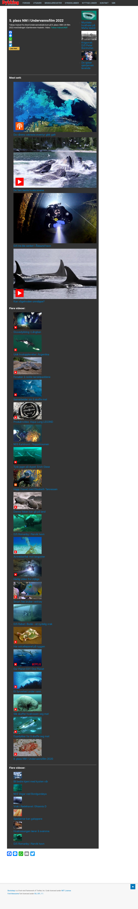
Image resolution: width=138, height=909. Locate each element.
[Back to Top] (132, 886)
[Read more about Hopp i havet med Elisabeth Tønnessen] (54, 478)
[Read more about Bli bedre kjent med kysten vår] (54, 775)
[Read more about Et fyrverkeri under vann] (54, 680)
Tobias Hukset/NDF (59, 27)
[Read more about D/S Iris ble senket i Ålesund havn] (54, 218)
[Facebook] (41, 32)
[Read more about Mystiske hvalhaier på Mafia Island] (88, 15)
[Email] (41, 42)
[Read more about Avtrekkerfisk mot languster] (54, 545)
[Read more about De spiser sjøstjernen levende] (88, 55)
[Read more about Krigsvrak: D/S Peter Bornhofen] (88, 35)
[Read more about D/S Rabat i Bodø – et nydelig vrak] (54, 612)
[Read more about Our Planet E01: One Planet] (54, 657)
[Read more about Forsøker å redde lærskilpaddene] (54, 365)
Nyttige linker (89, 3)
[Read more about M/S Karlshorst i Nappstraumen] (54, 433)
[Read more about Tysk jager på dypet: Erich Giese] (54, 455)
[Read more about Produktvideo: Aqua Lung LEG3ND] (54, 410)
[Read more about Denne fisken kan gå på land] (54, 500)
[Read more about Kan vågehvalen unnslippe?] (54, 274)
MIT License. (66, 891)
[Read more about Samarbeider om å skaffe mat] (54, 388)
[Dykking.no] (10, 2)
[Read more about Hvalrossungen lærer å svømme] (54, 825)
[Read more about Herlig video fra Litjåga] (54, 568)
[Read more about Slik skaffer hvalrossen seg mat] (54, 702)
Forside (26, 3)
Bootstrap (11, 891)
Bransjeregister (53, 3)
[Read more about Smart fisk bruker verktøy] (54, 590)
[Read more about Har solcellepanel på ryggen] (54, 635)
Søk (113, 3)
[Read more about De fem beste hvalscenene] (54, 162)
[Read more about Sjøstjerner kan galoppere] (54, 812)
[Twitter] (41, 45)
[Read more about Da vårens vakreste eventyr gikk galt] (54, 107)
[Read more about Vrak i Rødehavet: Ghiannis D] (54, 800)
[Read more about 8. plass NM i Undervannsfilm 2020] (54, 747)
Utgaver (37, 3)
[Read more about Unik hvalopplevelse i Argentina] (54, 343)
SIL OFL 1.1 (38, 894)
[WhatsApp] (41, 38)
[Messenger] (41, 35)
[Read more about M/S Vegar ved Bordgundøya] (54, 787)
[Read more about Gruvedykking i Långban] (54, 320)
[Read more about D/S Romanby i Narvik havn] (54, 523)
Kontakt (104, 3)
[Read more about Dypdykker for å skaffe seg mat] (54, 725)
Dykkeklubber (72, 3)
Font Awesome (13, 894)
